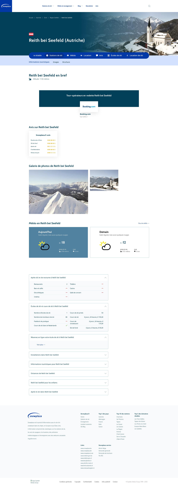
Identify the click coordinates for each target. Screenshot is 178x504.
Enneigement (85, 422)
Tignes (118, 422)
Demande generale (104, 451)
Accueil (31, 18)
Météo (73, 55)
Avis (97, 6)
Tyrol (45, 18)
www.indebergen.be (86, 456)
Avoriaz (119, 432)
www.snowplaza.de (86, 451)
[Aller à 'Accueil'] (6, 6)
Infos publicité (106, 482)
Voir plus (40, 345)
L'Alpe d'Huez (120, 439)
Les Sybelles (138, 429)
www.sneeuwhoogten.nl (87, 468)
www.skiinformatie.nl (87, 463)
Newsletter (89, 6)
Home (82, 417)
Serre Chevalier (121, 436)
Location (87, 55)
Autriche (38, 18)
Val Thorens (120, 419)
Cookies (96, 482)
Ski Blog (83, 427)
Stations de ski (47, 6)
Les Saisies (120, 427)
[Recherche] (148, 6)
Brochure (66, 62)
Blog (79, 6)
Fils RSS (101, 456)
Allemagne (102, 419)
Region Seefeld (54, 18)
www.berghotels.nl (86, 461)
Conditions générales (65, 482)
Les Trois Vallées (139, 419)
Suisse (100, 427)
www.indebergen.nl (86, 458)
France (101, 422)
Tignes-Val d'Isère (140, 421)
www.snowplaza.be (86, 448)
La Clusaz (119, 424)
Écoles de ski (116, 55)
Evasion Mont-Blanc (140, 426)
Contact (115, 482)
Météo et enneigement (64, 6)
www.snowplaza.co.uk (87, 453)
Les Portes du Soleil (140, 424)
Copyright (77, 482)
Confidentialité (87, 482)
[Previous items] (31, 55)
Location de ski (136, 55)
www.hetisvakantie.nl (87, 465)
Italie (100, 424)
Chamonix (119, 417)
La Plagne (119, 429)
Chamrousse (120, 434)
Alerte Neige (102, 448)
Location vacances (86, 424)
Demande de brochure (105, 453)
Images (56, 62)
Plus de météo (142, 223)
